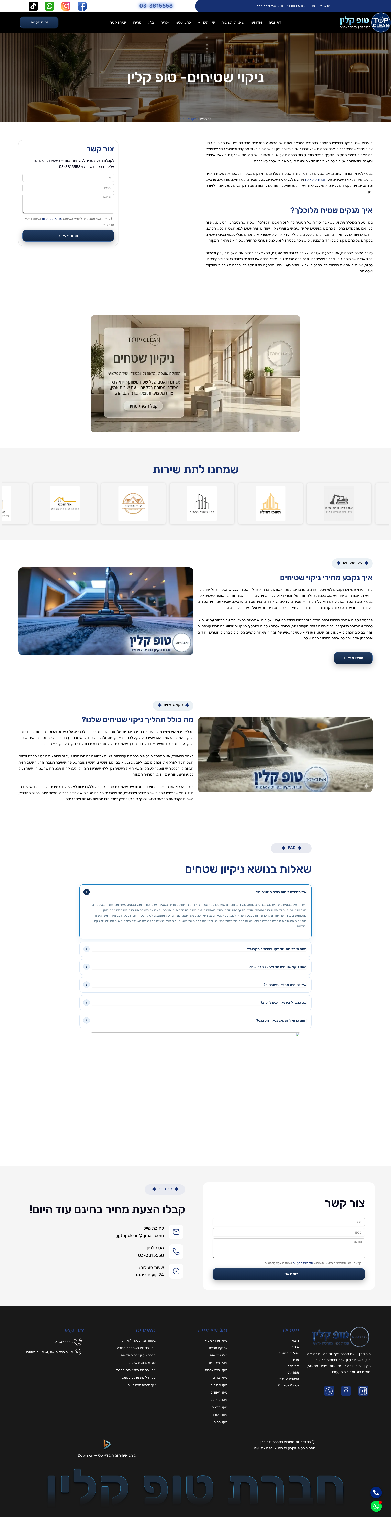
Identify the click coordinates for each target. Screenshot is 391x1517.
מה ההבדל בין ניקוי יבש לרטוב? (283, 1003)
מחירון (136, 22)
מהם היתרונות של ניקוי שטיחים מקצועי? (276, 949)
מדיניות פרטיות (52, 219)
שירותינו (209, 22)
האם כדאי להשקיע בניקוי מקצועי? (281, 1020)
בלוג (151, 22)
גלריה (165, 22)
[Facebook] (364, 1391)
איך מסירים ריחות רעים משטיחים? (281, 892)
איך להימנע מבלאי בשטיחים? (284, 985)
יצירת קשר (118, 22)
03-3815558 (156, 6)
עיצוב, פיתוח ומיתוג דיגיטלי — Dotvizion (107, 1455)
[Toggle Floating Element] (376, 1506)
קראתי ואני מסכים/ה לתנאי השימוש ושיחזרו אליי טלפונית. (312, 1263)
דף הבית (275, 22)
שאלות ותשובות (232, 22)
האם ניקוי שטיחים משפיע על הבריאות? (277, 967)
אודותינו (256, 22)
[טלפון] (330, 1391)
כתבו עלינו (183, 22)
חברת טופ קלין (315, 179)
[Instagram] (347, 1391)
